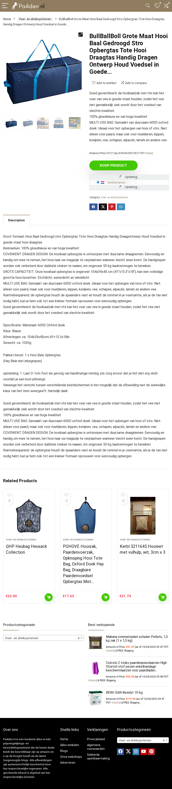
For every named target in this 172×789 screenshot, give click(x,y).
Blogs (64, 751)
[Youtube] (143, 751)
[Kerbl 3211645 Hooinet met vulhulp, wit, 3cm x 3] (143, 516)
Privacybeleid (96, 739)
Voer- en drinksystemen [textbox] (42, 638)
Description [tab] (16, 220)
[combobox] (43, 638)
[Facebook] (120, 751)
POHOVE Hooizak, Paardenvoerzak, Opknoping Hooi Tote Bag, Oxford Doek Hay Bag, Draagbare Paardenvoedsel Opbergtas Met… (83, 564)
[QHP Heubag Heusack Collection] (29, 516)
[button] (80, 34)
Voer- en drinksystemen (35, 19)
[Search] (148, 6)
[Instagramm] (136, 751)
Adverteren (67, 762)
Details (148, 153)
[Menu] (5, 6)
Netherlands (116, 182)
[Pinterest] (151, 751)
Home (7, 19)
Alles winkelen (69, 745)
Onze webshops (71, 756)
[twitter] (128, 751)
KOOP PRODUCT (113, 165)
